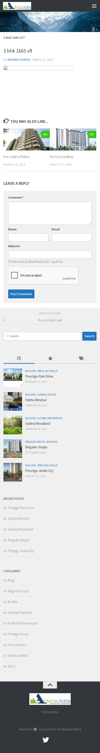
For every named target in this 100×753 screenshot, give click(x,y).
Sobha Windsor (36, 400)
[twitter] (46, 740)
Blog (11, 580)
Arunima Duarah (18, 60)
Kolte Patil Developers (23, 623)
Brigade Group (35, 441)
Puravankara (17, 644)
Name (12, 229)
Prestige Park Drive (39, 376)
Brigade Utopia (36, 447)
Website (14, 246)
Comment (16, 197)
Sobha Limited (46, 394)
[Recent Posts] (18, 359)
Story (11, 666)
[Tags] (81, 359)
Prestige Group (47, 371)
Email (56, 229)
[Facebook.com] (37, 740)
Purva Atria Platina (16, 156)
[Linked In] (62, 740)
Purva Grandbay (61, 156)
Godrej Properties (49, 418)
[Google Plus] (54, 740)
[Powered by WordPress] (35, 729)
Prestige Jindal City (39, 470)
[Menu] (94, 6)
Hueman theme (71, 729)
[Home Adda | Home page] (21, 6)
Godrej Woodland (37, 423)
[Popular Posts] (49, 359)
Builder (30, 371)
